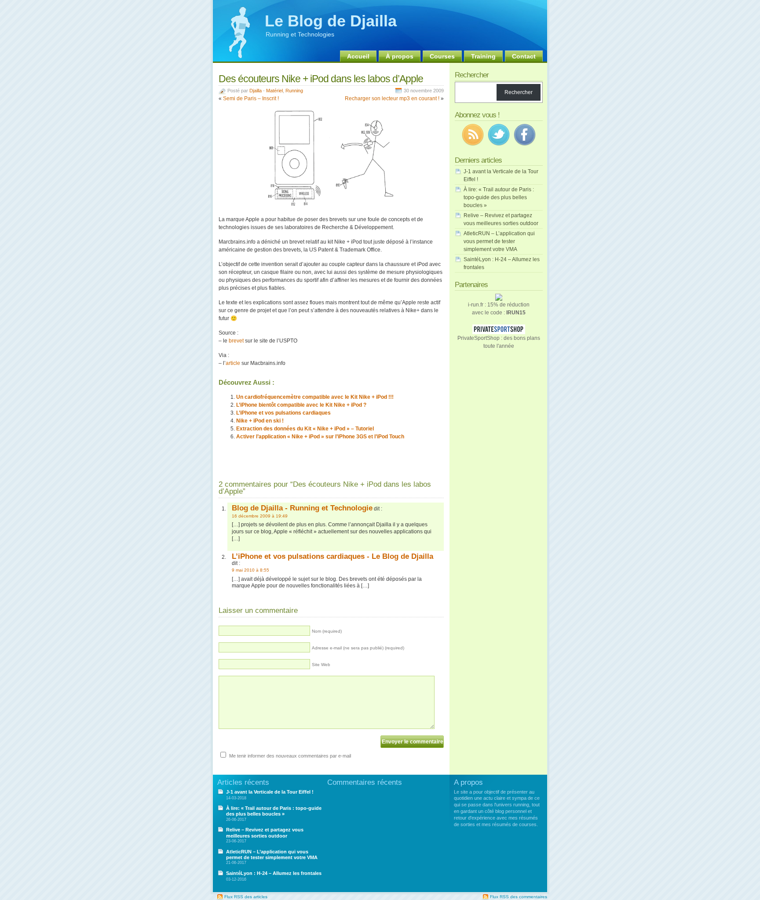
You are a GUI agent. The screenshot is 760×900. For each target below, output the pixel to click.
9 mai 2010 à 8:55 (250, 570)
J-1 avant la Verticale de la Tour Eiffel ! (270, 791)
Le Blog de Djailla (331, 21)
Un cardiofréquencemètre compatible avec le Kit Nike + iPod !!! (315, 397)
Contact (524, 56)
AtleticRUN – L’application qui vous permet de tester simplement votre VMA (499, 241)
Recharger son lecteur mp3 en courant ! (392, 98)
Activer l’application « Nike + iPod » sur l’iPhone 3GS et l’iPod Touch (320, 437)
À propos (399, 56)
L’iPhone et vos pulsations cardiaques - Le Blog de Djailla (332, 556)
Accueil (358, 56)
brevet (236, 341)
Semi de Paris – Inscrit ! (251, 98)
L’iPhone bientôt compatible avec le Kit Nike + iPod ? (301, 405)
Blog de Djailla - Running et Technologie (302, 507)
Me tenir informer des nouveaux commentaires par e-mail (290, 755)
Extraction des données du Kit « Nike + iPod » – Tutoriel (305, 429)
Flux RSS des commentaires (518, 896)
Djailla (255, 90)
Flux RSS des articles (245, 896)
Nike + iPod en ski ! (260, 421)
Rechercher (518, 92)
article (233, 363)
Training (483, 56)
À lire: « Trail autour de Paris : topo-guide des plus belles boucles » (499, 197)
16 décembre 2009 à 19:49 (260, 516)
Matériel (274, 90)
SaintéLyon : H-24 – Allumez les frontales (274, 873)
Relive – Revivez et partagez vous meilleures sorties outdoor (264, 832)
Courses (442, 56)
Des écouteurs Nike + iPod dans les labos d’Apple (321, 78)
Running (294, 90)
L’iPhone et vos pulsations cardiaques (283, 413)
